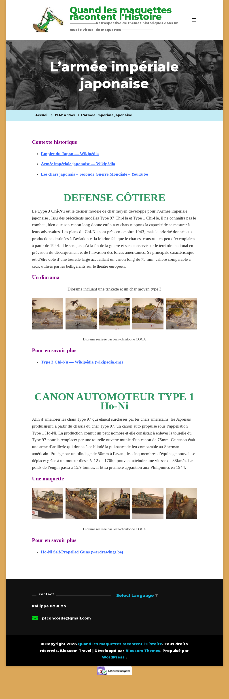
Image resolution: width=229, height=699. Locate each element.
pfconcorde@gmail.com (66, 618)
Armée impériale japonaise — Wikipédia (78, 163)
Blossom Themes (142, 651)
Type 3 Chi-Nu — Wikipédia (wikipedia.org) (82, 362)
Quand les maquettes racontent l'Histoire (121, 13)
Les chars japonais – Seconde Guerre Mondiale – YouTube (94, 174)
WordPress (113, 657)
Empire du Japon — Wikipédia (70, 153)
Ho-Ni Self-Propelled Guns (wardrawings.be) (82, 552)
